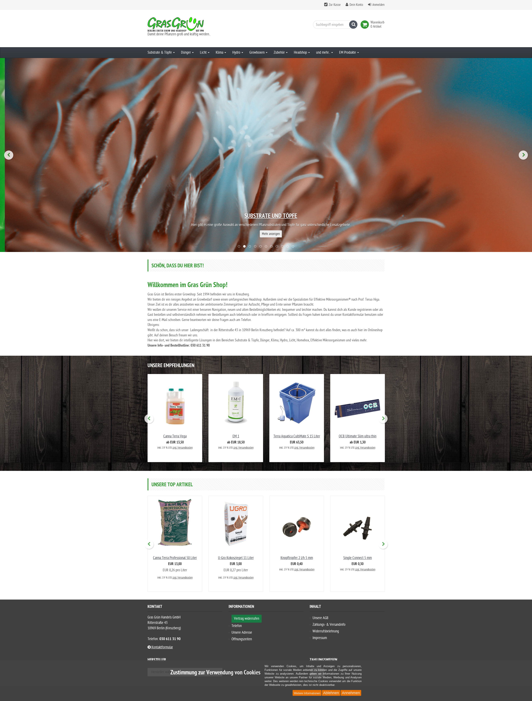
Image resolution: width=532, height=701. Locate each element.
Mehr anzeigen (266, 234)
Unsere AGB (320, 618)
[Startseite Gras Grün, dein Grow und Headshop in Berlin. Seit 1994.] (185, 24)
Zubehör (280, 52)
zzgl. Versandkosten (182, 447)
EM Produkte (348, 52)
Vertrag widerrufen (246, 618)
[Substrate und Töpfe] (266, 155)
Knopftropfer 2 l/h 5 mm (297, 558)
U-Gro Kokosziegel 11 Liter (236, 558)
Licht (203, 52)
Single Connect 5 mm (357, 558)
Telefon (237, 626)
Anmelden (378, 5)
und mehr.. (323, 52)
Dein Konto (356, 5)
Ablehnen (331, 693)
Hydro (236, 52)
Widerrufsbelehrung (326, 631)
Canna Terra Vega (175, 436)
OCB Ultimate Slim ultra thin (357, 436)
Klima (220, 52)
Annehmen (351, 693)
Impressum (320, 638)
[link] (366, 24)
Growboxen (257, 52)
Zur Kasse (335, 5)
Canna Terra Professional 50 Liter (175, 558)
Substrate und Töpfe (266, 216)
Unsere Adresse (242, 632)
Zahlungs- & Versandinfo (329, 624)
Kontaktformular (162, 647)
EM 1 (236, 436)
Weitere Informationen (307, 693)
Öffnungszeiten (242, 639)
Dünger (186, 52)
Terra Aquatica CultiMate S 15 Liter (296, 436)
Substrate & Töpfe (160, 52)
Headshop (301, 52)
